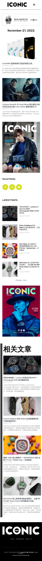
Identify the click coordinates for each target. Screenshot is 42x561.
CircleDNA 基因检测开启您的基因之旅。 (18, 63)
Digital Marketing (26, 555)
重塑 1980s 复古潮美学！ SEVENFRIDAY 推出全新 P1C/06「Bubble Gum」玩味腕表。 (29, 247)
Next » (25, 280)
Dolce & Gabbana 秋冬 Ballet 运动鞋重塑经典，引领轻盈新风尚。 (29, 227)
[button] (34, 4)
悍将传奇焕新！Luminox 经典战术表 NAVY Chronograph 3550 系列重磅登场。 (29, 210)
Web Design (19, 555)
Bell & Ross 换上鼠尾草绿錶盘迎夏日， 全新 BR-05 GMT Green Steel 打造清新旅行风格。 (29, 266)
